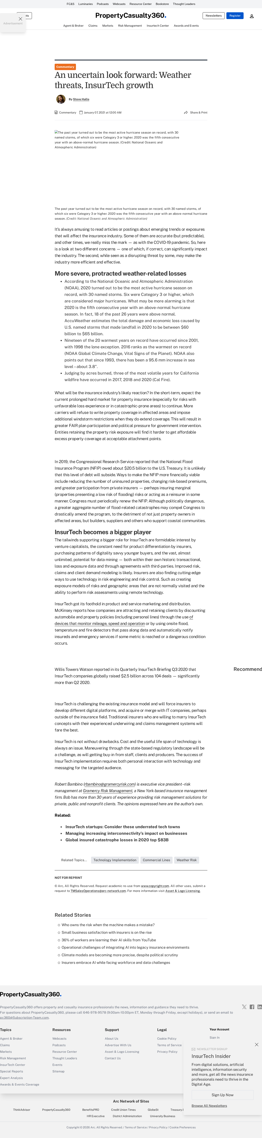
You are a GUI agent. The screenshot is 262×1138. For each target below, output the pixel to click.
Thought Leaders (184, 4)
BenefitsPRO (90, 1109)
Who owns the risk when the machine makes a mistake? (108, 925)
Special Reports (11, 1071)
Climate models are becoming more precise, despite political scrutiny (120, 955)
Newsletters (214, 15)
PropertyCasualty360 (56, 1109)
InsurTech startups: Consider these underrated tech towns (123, 826)
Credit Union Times (123, 1109)
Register (235, 15)
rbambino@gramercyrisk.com (110, 784)
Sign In (215, 1037)
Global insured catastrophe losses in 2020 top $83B (117, 839)
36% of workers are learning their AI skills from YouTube (109, 940)
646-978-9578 (94, 1012)
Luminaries (85, 4)
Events (57, 1064)
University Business (162, 1116)
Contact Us (113, 1058)
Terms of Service (136, 1127)
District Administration (127, 1116)
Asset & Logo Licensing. (182, 891)
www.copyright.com (155, 886)
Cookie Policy (166, 1038)
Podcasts (103, 4)
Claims (5, 1045)
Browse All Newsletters (209, 1106)
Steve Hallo (81, 99)
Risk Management (13, 1058)
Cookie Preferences (182, 1127)
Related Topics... (74, 860)
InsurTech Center (12, 1064)
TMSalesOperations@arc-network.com (98, 891)
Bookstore (162, 4)
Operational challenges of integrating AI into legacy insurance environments (125, 947)
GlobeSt (153, 1109)
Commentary (65, 66)
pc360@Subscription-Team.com (24, 1018)
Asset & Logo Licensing (122, 1051)
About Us (111, 1038)
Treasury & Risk (181, 1109)
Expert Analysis (11, 1078)
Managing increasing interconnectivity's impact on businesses (126, 833)
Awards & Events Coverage (19, 1084)
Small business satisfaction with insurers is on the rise (107, 932)
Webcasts (119, 4)
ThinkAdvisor (21, 1109)
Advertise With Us (118, 1045)
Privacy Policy (158, 1127)
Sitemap (58, 1071)
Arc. (93, 1127)
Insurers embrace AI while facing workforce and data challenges (116, 962)
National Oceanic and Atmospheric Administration (145, 281)
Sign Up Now (223, 1095)
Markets (6, 1051)
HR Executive (96, 1116)
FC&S (70, 4)
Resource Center (141, 4)
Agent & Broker (11, 1038)
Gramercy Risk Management (107, 790)
